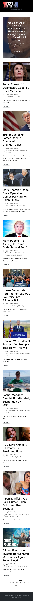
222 (16, 585)
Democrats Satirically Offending (15, 306)
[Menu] (29, 6)
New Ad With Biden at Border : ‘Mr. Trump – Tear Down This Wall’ (16, 344)
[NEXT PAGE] (19, 585)
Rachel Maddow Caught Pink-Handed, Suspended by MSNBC (16, 400)
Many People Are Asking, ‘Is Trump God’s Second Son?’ (15, 244)
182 (13, 582)
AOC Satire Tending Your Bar (14, 457)
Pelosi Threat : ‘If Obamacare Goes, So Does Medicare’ (16, 88)
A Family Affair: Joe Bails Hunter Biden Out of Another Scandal (15, 503)
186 (28, 582)
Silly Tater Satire (13, 516)
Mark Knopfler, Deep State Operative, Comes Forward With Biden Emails (16, 195)
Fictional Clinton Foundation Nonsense (17, 566)
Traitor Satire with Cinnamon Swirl (15, 205)
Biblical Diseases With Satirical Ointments (17, 253)
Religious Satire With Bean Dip (13, 255)
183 (17, 582)
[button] (16, 51)
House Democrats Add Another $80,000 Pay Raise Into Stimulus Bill (16, 295)
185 (24, 582)
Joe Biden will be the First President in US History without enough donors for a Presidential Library (16, 31)
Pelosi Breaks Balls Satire (13, 96)
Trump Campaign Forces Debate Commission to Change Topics (13, 139)
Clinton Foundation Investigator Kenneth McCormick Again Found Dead (16, 555)
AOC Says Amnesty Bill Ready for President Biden (15, 448)
